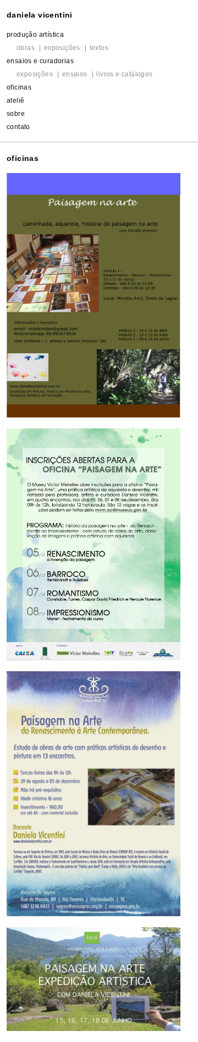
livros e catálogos (124, 74)
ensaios (74, 74)
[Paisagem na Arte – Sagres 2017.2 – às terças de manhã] (93, 794)
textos (99, 48)
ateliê (15, 100)
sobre (16, 114)
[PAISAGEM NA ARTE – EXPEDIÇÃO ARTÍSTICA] (93, 978)
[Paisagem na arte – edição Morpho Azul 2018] (93, 295)
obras (25, 48)
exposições (62, 48)
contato (18, 127)
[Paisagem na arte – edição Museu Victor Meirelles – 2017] (93, 544)
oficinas (19, 87)
